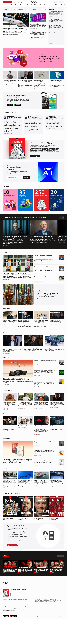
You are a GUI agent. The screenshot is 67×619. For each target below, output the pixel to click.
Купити (14, 594)
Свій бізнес (31, 4)
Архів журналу (5, 608)
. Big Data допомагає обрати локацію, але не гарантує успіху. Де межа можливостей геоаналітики (41, 404)
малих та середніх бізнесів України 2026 (41, 195)
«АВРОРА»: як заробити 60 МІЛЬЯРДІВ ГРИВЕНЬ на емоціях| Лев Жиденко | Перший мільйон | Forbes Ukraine (10, 570)
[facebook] (57, 583)
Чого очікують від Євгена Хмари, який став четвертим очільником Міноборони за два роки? (33, 348)
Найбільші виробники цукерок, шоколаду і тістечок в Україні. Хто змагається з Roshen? (48, 59)
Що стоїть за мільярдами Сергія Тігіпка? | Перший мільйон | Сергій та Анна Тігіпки (41, 570)
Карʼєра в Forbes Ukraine (22, 599)
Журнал (5, 9)
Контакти (4, 599)
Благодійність (21, 608)
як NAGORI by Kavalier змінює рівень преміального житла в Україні (56, 427)
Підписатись (26, 177)
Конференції (21, 9)
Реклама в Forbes (13, 608)
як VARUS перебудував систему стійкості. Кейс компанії (44, 442)
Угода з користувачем (12, 599)
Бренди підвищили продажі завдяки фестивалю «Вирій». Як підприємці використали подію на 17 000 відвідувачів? (9, 405)
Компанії (17, 4)
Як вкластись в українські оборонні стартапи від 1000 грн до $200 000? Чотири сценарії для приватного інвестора (41, 83)
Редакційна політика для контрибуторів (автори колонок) (14, 606)
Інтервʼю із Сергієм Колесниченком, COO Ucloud (25, 323)
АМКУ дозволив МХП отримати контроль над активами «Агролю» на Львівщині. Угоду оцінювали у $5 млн (56, 27)
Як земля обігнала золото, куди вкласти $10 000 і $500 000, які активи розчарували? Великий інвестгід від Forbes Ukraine (18, 380)
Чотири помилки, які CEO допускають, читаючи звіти (54, 124)
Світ (39, 4)
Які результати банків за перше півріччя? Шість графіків (44, 372)
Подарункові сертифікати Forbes (9, 610)
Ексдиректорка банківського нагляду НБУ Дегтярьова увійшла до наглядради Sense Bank (56, 20)
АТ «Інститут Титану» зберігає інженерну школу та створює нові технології (44, 278)
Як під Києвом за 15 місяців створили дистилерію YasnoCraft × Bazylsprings (48, 295)
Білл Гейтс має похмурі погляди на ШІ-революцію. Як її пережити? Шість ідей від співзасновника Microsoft (25, 83)
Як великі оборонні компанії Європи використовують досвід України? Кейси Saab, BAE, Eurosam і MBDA (15, 31)
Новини (12, 4)
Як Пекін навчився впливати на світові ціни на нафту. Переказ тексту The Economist (41, 482)
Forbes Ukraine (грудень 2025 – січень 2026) (40, 519)
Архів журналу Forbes (10, 493)
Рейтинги (52, 4)
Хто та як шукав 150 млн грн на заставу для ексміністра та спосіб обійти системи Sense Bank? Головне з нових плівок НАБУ (44, 382)
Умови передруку (17, 601)
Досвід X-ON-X (57, 404)
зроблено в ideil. (61, 616)
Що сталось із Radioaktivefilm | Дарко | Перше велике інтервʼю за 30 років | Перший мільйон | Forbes (25, 570)
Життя (42, 4)
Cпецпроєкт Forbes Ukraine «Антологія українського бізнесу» (25, 217)
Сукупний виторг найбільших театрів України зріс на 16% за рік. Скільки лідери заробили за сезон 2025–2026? (9, 428)
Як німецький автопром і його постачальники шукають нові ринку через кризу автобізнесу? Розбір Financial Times (10, 484)
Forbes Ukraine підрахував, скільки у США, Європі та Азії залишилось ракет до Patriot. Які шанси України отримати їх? (54, 348)
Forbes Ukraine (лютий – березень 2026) (23, 519)
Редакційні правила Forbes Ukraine (9, 604)
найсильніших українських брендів (24, 195)
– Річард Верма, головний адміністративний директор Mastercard (45, 258)
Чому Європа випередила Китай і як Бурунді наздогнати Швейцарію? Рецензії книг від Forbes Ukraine (17, 461)
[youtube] (64, 583)
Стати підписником (12, 545)
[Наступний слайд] (45, 9)
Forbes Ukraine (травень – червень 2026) (8, 519)
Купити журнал (35, 156)
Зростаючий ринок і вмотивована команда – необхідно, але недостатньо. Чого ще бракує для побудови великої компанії (33, 126)
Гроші (21, 4)
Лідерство (46, 4)
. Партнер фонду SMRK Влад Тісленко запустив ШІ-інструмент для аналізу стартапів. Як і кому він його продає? (10, 323)
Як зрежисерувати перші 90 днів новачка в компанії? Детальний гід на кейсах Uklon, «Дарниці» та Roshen (44, 452)
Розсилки (25, 601)
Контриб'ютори (8, 112)
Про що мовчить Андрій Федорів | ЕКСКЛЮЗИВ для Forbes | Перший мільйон (56, 570)
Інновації (26, 4)
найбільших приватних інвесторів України (56, 195)
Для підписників (6, 4)
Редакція (19, 604)
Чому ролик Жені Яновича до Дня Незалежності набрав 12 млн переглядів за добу (10, 82)
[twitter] (54, 583)
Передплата (34, 9)
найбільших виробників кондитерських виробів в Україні (10, 196)
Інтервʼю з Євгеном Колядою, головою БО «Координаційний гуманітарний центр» (45, 461)
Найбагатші (57, 4)
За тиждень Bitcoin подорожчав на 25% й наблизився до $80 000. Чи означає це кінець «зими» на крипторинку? (38, 25)
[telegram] (61, 583)
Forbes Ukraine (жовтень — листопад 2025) (55, 519)
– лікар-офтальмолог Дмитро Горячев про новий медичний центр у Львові (25, 404)
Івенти (11, 601)
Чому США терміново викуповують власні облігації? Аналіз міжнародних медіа (56, 483)
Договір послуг (5, 601)
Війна (35, 4)
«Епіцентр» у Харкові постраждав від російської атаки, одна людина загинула (55, 33)
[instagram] (59, 583)
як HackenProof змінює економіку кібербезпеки (57, 321)
